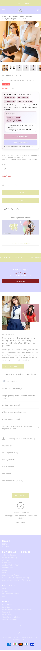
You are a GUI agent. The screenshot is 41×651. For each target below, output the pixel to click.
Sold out (20, 201)
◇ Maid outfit (6, 562)
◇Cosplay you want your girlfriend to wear (17, 580)
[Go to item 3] (19, 68)
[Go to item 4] (26, 68)
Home (4, 16)
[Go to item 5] (33, 68)
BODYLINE (5, 544)
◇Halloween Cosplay (9, 557)
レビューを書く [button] (20, 281)
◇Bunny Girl (6, 570)
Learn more (20, 522)
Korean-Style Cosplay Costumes (20, 16)
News (4, 588)
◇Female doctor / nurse (10, 575)
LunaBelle (6, 546)
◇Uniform (5, 560)
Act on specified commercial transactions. (17, 609)
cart (3, 596)
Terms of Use (6, 612)
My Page (5, 591)
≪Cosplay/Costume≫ (10, 555)
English (19, 633)
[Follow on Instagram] (20, 626)
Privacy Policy (7, 614)
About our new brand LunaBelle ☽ (20, 3)
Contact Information (9, 619)
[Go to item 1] (5, 68)
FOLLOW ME (20, 495)
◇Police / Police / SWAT (10, 565)
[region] (20, 514)
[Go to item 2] (12, 68)
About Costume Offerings (11, 617)
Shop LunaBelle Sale (20, 142)
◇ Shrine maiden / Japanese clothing (15, 577)
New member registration (11, 593)
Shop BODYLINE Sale (20, 137)
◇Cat (4, 572)
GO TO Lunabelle (12, 366)
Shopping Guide (8, 604)
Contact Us (6, 607)
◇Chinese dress (8, 567)
